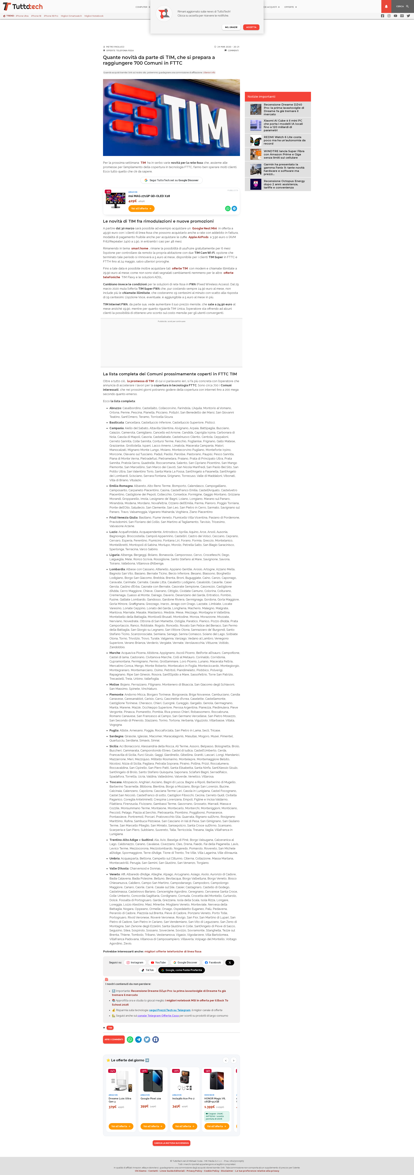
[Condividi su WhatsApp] (228, 208)
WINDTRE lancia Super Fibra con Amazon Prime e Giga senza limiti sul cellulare (284, 154)
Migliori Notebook (94, 16)
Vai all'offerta (139, 208)
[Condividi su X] (147, 1039)
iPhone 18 (36, 16)
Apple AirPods (198, 237)
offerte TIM (180, 268)
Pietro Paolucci (115, 46)
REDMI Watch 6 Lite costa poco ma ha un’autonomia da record (284, 140)
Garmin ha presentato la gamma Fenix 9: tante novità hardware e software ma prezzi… (284, 169)
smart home (139, 248)
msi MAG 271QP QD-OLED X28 (149, 196)
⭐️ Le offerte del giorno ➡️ (127, 1060)
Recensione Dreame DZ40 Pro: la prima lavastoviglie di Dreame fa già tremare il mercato (284, 109)
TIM (144, 162)
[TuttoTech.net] (27, 6)
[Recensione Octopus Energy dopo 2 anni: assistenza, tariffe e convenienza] (255, 184)
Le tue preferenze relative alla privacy (257, 1171)
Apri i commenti (114, 1039)
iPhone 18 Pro (51, 16)
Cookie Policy (211, 1171)
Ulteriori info (209, 72)
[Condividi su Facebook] (155, 1039)
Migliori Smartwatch (71, 16)
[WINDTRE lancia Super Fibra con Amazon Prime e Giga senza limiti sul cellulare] (255, 154)
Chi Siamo (140, 1171)
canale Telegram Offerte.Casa (158, 1015)
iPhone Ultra (22, 16)
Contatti (153, 1171)
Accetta (251, 27)
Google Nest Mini (204, 228)
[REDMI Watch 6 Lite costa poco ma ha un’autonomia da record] (255, 140)
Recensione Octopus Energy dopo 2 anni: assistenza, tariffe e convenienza (284, 184)
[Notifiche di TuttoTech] (386, 6)
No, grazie (231, 27)
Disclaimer (227, 1171)
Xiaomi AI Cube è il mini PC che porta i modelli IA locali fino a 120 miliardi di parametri (283, 125)
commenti (233, 50)
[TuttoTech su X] (229, 962)
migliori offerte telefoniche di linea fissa (173, 951)
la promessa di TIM (140, 381)
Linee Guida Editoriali (172, 1171)
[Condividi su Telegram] (234, 208)
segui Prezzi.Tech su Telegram (170, 1010)
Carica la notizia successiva (171, 1143)
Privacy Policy (194, 1171)
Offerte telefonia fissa (120, 50)
